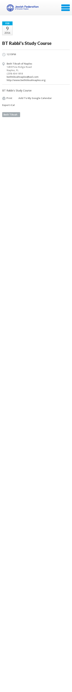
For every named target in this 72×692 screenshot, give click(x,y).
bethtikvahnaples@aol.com (22, 76)
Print (9, 98)
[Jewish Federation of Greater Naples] (23, 9)
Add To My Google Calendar (35, 98)
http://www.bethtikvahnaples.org (26, 80)
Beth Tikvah (10, 114)
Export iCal (8, 105)
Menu (65, 7)
